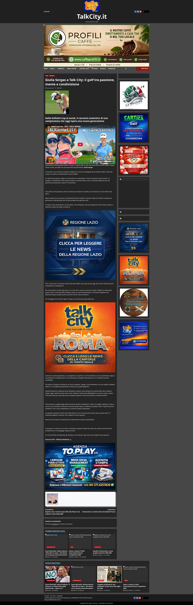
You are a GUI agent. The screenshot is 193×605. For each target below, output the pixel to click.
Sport (47, 75)
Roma (72, 547)
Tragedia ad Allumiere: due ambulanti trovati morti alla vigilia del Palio (108, 586)
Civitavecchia (98, 547)
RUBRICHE (61, 68)
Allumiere (101, 580)
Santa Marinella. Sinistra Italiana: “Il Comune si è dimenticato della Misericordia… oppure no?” (57, 586)
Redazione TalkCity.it (74, 557)
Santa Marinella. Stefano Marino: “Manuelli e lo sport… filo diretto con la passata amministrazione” (56, 553)
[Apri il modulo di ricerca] (125, 68)
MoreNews (102, 603)
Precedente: (62, 512)
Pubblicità (111, 68)
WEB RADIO (144, 68)
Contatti (103, 68)
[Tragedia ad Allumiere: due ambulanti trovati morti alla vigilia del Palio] (109, 574)
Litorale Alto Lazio (51, 547)
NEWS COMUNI (71, 68)
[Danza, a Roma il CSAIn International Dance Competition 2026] (80, 541)
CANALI (52, 68)
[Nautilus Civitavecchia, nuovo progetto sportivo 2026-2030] (104, 541)
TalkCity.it (92, 16)
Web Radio (51, 75)
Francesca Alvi (50, 88)
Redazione (48, 557)
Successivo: (98, 511)
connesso (55, 524)
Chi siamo (94, 68)
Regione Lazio (85, 68)
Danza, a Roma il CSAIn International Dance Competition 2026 (77, 553)
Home (45, 68)
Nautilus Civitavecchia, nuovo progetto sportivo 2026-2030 (103, 552)
